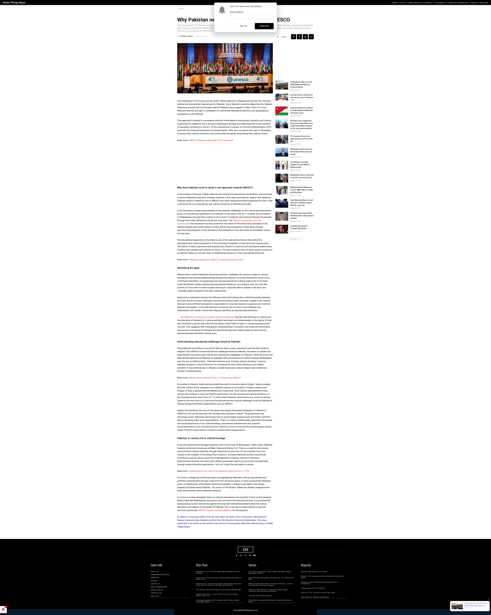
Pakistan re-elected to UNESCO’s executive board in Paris (216, 259)
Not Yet (243, 26)
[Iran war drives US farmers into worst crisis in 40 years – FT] (281, 97)
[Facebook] (293, 36)
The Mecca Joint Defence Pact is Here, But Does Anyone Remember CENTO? (270, 572)
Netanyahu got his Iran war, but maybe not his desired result (301, 151)
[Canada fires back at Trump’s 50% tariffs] (281, 229)
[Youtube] (254, 555)
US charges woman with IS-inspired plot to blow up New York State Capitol (217, 601)
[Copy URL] (311, 36)
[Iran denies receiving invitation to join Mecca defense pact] (281, 165)
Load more (294, 239)
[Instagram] (241, 555)
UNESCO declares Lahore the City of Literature (211, 140)
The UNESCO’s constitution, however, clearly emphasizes (207, 317)
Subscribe (264, 26)
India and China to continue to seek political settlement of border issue (301, 110)
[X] (299, 36)
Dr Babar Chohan (186, 36)
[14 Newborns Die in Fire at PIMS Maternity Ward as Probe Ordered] (281, 85)
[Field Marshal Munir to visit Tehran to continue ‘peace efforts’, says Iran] (281, 203)
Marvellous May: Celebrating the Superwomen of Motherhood (319, 583)
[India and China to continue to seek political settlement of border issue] (281, 111)
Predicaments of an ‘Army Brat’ (313, 588)
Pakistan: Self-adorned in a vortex (314, 571)
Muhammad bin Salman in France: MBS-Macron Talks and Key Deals (301, 189)
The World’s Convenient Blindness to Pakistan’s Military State (270, 601)
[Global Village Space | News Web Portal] (14, 2)
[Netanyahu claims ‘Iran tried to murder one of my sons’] (281, 178)
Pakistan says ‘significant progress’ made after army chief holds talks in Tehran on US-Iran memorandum (218, 584)
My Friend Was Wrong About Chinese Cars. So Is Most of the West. (271, 578)
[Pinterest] (245, 555)
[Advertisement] (225, 163)
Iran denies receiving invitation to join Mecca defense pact (300, 164)
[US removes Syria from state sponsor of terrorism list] (281, 139)
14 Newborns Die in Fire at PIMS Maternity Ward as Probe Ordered (301, 84)
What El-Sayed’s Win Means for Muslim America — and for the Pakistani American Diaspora (271, 584)
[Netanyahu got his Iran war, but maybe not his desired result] (281, 152)
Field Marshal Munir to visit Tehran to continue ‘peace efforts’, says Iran (301, 202)
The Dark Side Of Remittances (260, 596)
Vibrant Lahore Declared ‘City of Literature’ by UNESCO (215, 377)
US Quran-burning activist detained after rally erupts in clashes (302, 215)
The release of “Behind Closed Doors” (315, 597)
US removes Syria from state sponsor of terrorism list (301, 138)
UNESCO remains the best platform (215, 510)
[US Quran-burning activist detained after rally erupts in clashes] (281, 216)
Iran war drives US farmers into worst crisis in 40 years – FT (301, 97)
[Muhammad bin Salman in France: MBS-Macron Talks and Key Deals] (281, 190)
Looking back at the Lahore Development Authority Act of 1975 (219, 471)
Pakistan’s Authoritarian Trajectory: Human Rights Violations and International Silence (268, 590)
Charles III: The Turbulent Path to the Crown (318, 592)
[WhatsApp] (305, 36)
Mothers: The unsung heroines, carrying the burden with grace (322, 577)
